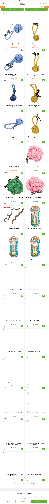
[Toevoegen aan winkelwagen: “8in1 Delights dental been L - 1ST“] (22, 265)
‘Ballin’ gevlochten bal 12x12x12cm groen (13, 197)
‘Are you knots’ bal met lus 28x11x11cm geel (35, 106)
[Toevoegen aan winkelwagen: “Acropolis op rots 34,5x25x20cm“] (22, 388)
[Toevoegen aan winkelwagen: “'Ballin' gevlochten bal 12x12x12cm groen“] (22, 203)
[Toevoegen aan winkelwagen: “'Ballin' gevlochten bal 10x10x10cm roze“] (43, 173)
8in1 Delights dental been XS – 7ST (14, 289)
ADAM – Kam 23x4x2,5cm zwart (35, 382)
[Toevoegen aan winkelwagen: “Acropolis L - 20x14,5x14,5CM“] (43, 357)
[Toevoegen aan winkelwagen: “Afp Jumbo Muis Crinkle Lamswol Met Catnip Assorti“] (22, 419)
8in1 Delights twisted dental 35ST (35, 320)
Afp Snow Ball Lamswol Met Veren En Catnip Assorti (35, 444)
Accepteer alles (39, 501)
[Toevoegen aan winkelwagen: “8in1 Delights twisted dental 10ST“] (22, 326)
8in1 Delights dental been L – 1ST (13, 259)
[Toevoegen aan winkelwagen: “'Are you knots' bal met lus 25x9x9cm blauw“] (22, 80)
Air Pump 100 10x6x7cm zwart (35, 474)
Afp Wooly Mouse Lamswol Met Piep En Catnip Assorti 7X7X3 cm (14, 475)
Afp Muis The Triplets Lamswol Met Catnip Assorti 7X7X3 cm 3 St (14, 444)
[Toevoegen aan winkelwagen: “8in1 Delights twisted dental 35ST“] (43, 326)
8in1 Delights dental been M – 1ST (35, 259)
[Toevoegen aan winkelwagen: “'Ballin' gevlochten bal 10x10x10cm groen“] (22, 173)
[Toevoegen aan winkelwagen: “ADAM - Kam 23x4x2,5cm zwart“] (43, 388)
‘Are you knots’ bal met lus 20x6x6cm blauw (14, 44)
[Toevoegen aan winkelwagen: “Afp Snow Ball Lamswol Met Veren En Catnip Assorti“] (43, 449)
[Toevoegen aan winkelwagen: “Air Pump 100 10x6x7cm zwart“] (43, 480)
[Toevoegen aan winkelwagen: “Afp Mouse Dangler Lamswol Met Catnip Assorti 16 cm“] (43, 419)
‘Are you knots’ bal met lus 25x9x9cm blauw (14, 75)
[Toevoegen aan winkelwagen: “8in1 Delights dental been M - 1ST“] (43, 265)
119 (26, 483)
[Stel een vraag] (41, 3)
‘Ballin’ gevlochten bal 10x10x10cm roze (35, 166)
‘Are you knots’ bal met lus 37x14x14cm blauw (14, 136)
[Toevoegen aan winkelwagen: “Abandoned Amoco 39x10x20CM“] (22, 357)
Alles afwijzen (23, 501)
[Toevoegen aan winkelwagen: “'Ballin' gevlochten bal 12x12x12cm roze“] (43, 203)
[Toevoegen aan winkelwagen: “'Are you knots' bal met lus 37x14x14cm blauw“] (22, 142)
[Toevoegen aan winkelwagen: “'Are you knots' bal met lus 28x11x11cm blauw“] (22, 111)
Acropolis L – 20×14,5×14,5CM (35, 351)
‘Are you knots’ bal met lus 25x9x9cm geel (35, 75)
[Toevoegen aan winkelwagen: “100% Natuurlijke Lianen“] (22, 234)
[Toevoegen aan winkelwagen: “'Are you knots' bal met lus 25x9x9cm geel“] (43, 80)
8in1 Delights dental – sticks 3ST (35, 228)
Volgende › (32, 483)
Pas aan (8, 501)
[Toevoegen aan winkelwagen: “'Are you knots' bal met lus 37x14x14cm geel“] (43, 142)
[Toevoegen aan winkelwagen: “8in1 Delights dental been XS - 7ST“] (22, 296)
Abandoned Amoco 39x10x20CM (13, 351)
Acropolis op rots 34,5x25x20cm (13, 382)
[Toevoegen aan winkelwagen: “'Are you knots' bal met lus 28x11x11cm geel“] (43, 111)
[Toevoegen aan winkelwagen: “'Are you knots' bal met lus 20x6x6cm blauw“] (22, 50)
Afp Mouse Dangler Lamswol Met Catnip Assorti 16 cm (35, 413)
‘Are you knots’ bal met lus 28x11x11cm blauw (14, 106)
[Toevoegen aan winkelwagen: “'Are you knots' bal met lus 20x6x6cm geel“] (43, 50)
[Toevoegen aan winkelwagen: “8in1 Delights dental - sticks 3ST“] (43, 234)
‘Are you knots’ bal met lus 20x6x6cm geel (35, 44)
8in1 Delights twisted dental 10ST (14, 320)
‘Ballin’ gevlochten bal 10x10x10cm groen (13, 166)
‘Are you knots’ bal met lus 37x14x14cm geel (35, 136)
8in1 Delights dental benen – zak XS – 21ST (35, 290)
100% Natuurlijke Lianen (13, 228)
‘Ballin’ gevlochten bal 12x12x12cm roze (35, 197)
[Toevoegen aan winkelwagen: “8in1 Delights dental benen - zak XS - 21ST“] (43, 296)
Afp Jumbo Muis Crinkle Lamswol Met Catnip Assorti (14, 413)
